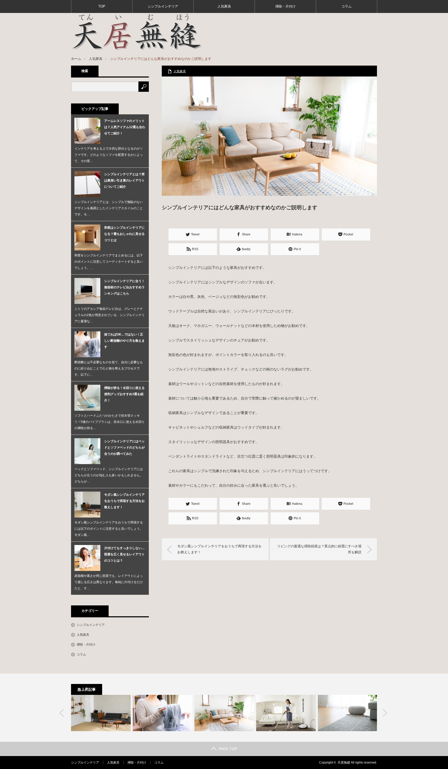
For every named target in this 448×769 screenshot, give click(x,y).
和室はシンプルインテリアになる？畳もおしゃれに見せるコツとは (124, 234)
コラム (346, 6)
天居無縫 (344, 762)
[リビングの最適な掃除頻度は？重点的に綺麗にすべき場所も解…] (286, 713)
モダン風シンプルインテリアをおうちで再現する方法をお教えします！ (219, 549)
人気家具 (224, 6)
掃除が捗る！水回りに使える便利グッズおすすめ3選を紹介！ (124, 394)
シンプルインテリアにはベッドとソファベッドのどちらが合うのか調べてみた (124, 447)
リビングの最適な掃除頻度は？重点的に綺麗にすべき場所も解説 (319, 549)
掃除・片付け (285, 6)
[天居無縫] (137, 31)
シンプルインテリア (163, 6)
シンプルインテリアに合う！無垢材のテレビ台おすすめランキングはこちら (124, 287)
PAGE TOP (228, 749)
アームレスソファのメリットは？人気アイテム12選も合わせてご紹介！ (124, 127)
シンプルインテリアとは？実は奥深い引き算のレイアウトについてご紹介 (124, 180)
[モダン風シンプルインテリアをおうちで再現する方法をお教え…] (101, 713)
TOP (101, 6)
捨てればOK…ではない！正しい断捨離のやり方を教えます (124, 341)
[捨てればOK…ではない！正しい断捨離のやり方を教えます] (162, 713)
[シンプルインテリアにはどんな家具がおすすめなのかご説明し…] (224, 713)
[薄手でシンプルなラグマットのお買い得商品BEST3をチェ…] (347, 713)
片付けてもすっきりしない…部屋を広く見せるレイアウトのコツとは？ (124, 554)
